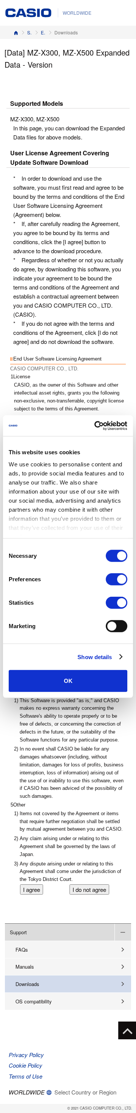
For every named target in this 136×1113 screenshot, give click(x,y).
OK (68, 681)
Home (16, 32)
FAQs (21, 949)
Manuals (24, 966)
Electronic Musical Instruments (43, 32)
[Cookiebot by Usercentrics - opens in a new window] (96, 425)
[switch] (116, 579)
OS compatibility (33, 1001)
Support (29, 32)
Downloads (27, 984)
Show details (94, 656)
